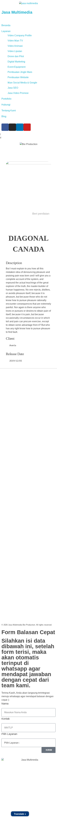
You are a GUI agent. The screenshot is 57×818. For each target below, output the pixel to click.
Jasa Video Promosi (18, 93)
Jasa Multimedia (16, 12)
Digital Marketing (16, 61)
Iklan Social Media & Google (22, 82)
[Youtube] (27, 127)
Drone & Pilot (10, 491)
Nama (4, 703)
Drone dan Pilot (16, 56)
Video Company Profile (20, 35)
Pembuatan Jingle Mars (20, 72)
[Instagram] (12, 127)
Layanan (6, 31)
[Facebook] (5, 127)
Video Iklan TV (15, 40)
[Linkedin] (19, 127)
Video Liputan (15, 51)
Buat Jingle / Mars (12, 480)
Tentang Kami (8, 110)
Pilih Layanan (9, 734)
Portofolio (6, 99)
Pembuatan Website (18, 77)
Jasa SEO (13, 87)
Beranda (5, 25)
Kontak (5, 718)
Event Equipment (16, 67)
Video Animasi (15, 46)
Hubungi (5, 104)
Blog (3, 116)
